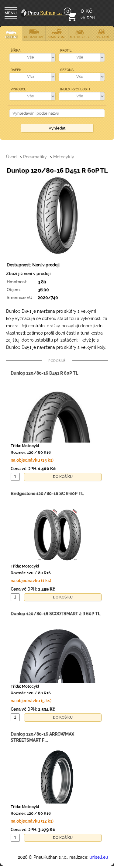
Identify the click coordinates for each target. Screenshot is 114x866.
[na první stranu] (43, 17)
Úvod (11, 156)
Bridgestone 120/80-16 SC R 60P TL (47, 493)
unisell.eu (98, 857)
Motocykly (63, 156)
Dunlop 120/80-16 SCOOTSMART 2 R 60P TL (55, 613)
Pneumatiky (35, 156)
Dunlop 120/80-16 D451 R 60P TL (44, 373)
